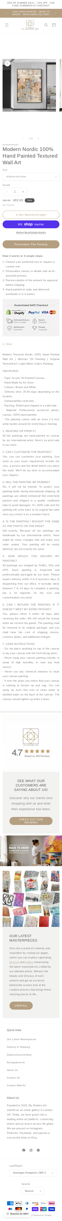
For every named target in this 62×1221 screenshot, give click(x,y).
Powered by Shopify (42, 1215)
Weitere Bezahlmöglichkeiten (31, 232)
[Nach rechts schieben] (38, 138)
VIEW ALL (21, 1005)
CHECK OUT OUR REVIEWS (31, 821)
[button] (7, 25)
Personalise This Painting (31, 244)
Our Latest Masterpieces (21, 1039)
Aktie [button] (9, 344)
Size (5, 170)
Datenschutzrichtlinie (19, 1054)
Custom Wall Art (16, 1085)
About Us (12, 1070)
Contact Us (13, 1077)
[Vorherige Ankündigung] (6, 13)
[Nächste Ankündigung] (55, 13)
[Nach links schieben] (23, 138)
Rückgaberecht (16, 1062)
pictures (14, 962)
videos (29, 962)
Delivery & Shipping (18, 1047)
